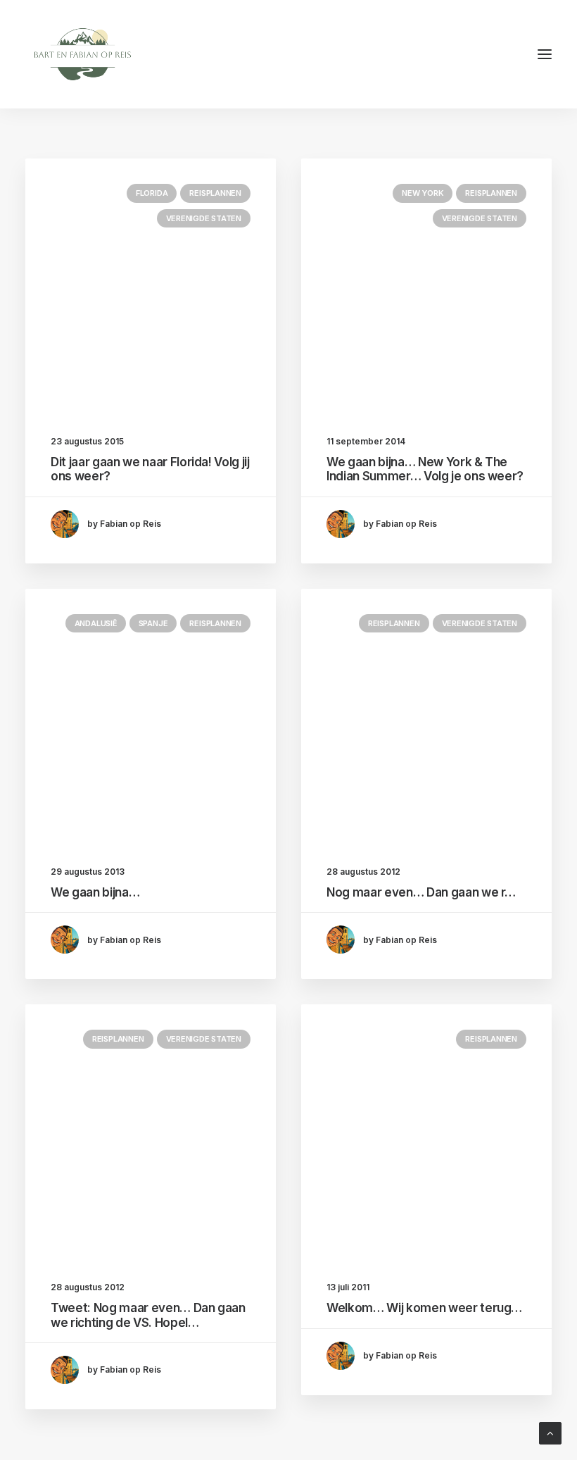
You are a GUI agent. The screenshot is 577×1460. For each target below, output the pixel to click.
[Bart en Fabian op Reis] (82, 54)
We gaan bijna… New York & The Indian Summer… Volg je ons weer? (425, 469)
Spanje (153, 623)
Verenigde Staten (203, 218)
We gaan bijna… (95, 892)
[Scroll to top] (550, 1432)
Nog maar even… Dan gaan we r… (421, 892)
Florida (151, 193)
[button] (544, 54)
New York (422, 193)
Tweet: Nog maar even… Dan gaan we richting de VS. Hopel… (148, 1315)
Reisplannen (215, 193)
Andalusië (96, 623)
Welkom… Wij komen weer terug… (424, 1308)
